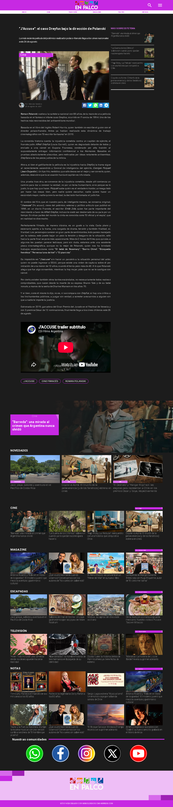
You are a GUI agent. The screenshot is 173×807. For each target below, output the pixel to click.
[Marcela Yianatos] (21, 107)
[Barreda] (149, 42)
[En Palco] (149, 8)
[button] (29, 381)
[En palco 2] (86, 10)
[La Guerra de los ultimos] (149, 57)
